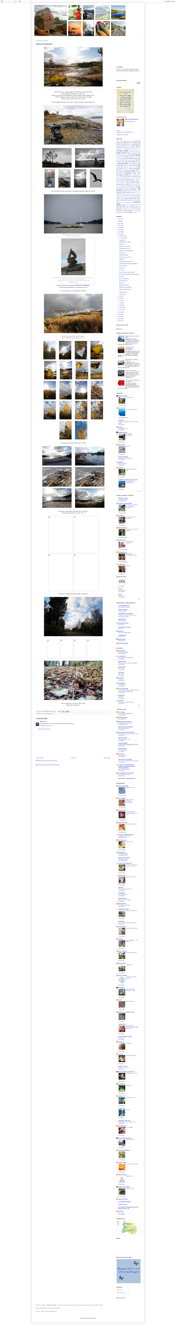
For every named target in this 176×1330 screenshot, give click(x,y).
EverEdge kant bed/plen (124, 1201)
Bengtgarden (121, 683)
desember (122, 236)
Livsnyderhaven (122, 898)
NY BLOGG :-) (121, 636)
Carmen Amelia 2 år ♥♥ (125, 257)
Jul (136, 167)
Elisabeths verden (123, 498)
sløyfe (134, 200)
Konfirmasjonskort (122, 755)
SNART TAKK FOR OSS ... (132, 910)
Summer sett (121, 595)
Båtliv (120, 147)
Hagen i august (129, 841)
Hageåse (120, 939)
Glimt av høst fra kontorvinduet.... (127, 272)
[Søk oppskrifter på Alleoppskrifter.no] (121, 1298)
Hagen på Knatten (123, 1199)
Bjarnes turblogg (122, 396)
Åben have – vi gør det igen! (124, 899)
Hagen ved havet (122, 822)
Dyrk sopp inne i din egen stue (125, 888)
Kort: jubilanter (127, 179)
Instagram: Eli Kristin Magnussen (124, 132)
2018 (119, 221)
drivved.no (121, 677)
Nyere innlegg (39, 758)
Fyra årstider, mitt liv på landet (126, 732)
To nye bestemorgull (122, 499)
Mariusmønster (120, 189)
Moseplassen (121, 852)
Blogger (93, 1318)
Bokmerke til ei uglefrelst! (125, 287)
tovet (117, 209)
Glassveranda (122, 875)
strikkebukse (128, 202)
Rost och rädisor (122, 975)
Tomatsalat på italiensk (131, 1055)
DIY (138, 147)
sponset (121, 202)
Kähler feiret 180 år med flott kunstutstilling (127, 663)
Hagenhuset (121, 695)
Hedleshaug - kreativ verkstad (126, 1012)
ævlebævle (121, 1042)
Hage (136, 160)
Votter (133, 212)
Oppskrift (119, 192)
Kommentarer (122, 1292)
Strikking (136, 202)
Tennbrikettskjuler (125, 207)
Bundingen (121, 515)
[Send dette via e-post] (62, 711)
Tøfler (119, 212)
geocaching (135, 158)
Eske (136, 148)
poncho (136, 192)
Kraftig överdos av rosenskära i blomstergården (130, 801)
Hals (124, 161)
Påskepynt (120, 696)
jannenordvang (122, 748)
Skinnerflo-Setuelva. (122, 463)
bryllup (129, 145)
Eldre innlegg (107, 758)
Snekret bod (121, 668)
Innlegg (121, 1289)
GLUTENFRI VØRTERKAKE (124, 632)
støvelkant (127, 204)
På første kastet (129, 397)
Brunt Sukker (121, 651)
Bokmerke (135, 144)
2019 (119, 219)
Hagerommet (121, 1108)
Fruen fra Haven (122, 1204)
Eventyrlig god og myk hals (126, 261)
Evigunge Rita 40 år (124, 285)
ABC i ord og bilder (121, 141)
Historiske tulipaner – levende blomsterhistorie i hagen (131, 813)
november (122, 238)
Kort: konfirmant (131, 181)
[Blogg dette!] (63, 711)
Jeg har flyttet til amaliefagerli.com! (126, 657)
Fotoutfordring (119, 156)
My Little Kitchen (122, 737)
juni (120, 298)
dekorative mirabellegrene (131, 928)
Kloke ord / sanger (123, 170)
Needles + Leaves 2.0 (123, 1067)
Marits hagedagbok (123, 786)
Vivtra (119, 594)
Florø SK (127, 155)
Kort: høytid (132, 178)
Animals (118, 142)
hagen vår (121, 1211)
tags (117, 207)
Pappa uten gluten (123, 609)
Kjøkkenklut (137, 168)
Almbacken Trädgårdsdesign (125, 834)
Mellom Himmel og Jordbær (125, 727)
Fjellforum (121, 462)
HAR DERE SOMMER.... (123, 652)
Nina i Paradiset (122, 951)
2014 (119, 229)
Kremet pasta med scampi (124, 739)
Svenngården (121, 656)
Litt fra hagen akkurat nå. (131, 824)
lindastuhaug (121, 619)
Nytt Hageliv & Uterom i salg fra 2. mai (126, 1121)
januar (121, 309)
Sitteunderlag (128, 198)
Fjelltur (119, 153)
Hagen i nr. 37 (121, 1096)
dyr (125, 149)
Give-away (118, 160)
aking (130, 141)
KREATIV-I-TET (122, 661)
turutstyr (138, 210)
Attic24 (120, 589)
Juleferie (128, 565)
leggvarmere (130, 187)
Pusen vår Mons (123, 265)
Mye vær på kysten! (124, 278)
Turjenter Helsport (123, 456)
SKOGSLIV (121, 420)
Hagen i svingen (122, 1174)
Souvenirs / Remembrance (124, 774)
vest (123, 212)
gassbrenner (137, 156)
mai (120, 300)
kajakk (126, 168)
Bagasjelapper (127, 142)
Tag (131, 206)
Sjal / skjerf (137, 198)
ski (119, 200)
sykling (137, 204)
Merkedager (132, 189)
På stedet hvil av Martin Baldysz (125, 713)
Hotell (125, 165)
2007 (119, 320)
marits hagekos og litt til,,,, (125, 1138)
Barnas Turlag (120, 144)
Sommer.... (128, 1109)
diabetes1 (133, 147)
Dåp (131, 148)
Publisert (118, 194)
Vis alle (139, 491)
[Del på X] (65, 711)
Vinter (127, 212)
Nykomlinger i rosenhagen (124, 905)
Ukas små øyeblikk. (122, 749)
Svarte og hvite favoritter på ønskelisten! (129, 274)
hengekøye (137, 161)
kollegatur (132, 170)
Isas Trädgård (121, 798)
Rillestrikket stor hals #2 (125, 242)
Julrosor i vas (121, 1038)
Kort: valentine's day (120, 187)
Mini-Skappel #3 (123, 280)
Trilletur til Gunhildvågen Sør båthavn (128, 263)
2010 (119, 314)
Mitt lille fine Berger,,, (130, 1139)
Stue (122, 204)
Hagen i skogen (122, 1162)
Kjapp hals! (122, 253)
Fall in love (122, 270)
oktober (121, 240)
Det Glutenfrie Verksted (124, 627)
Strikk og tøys (122, 540)
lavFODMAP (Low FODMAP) (125, 613)
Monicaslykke (122, 667)
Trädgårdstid (121, 1084)
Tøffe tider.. (122, 259)
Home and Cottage (123, 688)
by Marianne (121, 564)
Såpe (127, 206)
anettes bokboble (122, 743)
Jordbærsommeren (130, 1097)
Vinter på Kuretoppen (123, 859)
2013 (119, 232)
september (122, 292)
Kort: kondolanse (120, 181)
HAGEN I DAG (129, 1176)
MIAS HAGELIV (122, 903)
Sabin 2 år (121, 244)
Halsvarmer (122, 268)
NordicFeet (135, 190)
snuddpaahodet (122, 635)
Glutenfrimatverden (123, 623)
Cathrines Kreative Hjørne (125, 503)
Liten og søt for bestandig (125, 759)
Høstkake (120, 628)
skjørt (123, 200)
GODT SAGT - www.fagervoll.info (126, 778)
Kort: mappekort (126, 182)
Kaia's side (121, 754)
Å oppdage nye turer (122, 428)
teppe (132, 207)
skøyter (129, 200)
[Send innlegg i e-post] (58, 711)
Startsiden (73, 758)
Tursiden (120, 427)
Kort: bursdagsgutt (125, 173)
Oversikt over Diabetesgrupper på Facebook (128, 760)
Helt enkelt (121, 672)
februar (121, 307)
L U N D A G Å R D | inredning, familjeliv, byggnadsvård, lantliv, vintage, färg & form (126, 766)
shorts (121, 198)
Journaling (130, 167)
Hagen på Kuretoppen (124, 857)
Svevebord (120, 679)
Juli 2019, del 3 (129, 964)
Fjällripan (42, 721)
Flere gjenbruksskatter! (123, 728)
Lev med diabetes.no (123, 605)
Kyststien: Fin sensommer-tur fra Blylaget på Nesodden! (132, 506)
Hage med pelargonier (124, 1187)
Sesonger (120, 1054)
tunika (132, 209)
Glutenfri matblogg (123, 643)
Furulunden (121, 987)
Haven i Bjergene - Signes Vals (126, 1071)
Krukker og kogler (130, 1001)
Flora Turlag (119, 155)
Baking (136, 142)
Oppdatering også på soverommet (126, 702)
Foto (42, 713)
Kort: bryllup (137, 171)
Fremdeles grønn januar (131, 952)
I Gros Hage (121, 1214)
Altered (136, 141)
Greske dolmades (122, 611)
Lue (135, 187)
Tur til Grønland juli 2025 (131, 409)
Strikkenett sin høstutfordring (126, 250)
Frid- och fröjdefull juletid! (123, 769)
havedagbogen (122, 926)
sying (132, 204)
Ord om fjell (121, 444)
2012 (119, 234)
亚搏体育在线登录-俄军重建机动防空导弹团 (128, 744)
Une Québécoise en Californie (126, 773)
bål (139, 146)
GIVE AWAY (128, 1043)
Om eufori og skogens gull (132, 1163)
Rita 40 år (121, 276)
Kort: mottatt (125, 184)
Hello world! (120, 673)
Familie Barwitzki (122, 717)
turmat (133, 210)
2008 (119, 318)
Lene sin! (120, 467)
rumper (137, 194)
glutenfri (125, 160)
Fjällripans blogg (122, 432)
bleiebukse (128, 144)
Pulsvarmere (125, 194)
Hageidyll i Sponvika (123, 909)
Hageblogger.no (122, 1126)
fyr (124, 156)
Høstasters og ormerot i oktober (125, 723)
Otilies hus (121, 631)
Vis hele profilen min (130, 121)
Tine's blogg (121, 712)
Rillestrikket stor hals (124, 248)
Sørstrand (48, 713)
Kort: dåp (124, 176)
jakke (124, 167)
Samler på (118, 195)
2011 (119, 312)
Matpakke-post (121, 640)
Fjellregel (128, 446)
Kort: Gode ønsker (121, 178)
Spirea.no (120, 887)
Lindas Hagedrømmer (124, 1150)
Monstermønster (122, 527)
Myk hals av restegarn (124, 246)
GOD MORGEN (122, 684)
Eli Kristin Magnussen (132, 119)
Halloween (118, 161)
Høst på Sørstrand (123, 255)
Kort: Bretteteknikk (126, 171)
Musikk (129, 190)
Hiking (120, 163)
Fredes (120, 1000)
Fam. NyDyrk (121, 408)
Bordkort (118, 145)
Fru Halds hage (122, 840)
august (121, 294)
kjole (130, 168)
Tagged (137, 206)
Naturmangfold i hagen (123, 853)
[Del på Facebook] (67, 711)
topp (137, 207)
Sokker (138, 200)
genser (126, 158)
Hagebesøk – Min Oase (124, 1120)
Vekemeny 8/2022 (122, 620)
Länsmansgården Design (124, 1036)
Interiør (118, 167)
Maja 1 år (121, 283)
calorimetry (126, 147)
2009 (119, 316)
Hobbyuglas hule (122, 552)
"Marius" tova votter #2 (130, 370)
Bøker (133, 146)
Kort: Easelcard (134, 176)
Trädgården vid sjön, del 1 (124, 836)
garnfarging (130, 156)
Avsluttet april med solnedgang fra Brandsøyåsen (129, 348)
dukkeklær (118, 148)
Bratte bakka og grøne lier (125, 863)
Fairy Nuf (120, 700)
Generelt (120, 158)
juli (120, 296)
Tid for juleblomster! (122, 894)
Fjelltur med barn (132, 153)
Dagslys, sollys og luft (131, 876)
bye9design (121, 921)
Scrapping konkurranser (126, 197)
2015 (119, 227)
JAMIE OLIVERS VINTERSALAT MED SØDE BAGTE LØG (132, 1027)
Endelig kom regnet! (130, 787)
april (120, 303)
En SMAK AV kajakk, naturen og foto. (128, 479)
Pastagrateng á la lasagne (124, 607)
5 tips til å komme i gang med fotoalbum (127, 922)
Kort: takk (135, 186)
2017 (119, 223)
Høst (44, 713)
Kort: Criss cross (132, 175)
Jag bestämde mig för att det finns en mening (128, 733)
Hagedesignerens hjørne (124, 721)
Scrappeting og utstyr (128, 195)
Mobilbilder (119, 190)
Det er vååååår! (129, 1127)
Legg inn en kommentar (44, 729)
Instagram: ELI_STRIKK (122, 134)
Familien (119, 151)
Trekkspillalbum (125, 209)
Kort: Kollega (136, 179)
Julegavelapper (119, 168)
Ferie (130, 151)
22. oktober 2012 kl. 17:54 (46, 725)
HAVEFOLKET (122, 1024)
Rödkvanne (128, 1085)
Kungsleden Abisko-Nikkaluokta (125, 458)
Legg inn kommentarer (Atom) (49, 760)
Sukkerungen (121, 639)
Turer (52, 713)
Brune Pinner (121, 624)
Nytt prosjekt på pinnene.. (125, 289)
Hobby (129, 163)
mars (120, 305)
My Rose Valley (122, 576)
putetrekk (132, 194)
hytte (130, 165)
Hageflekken (121, 893)
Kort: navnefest (133, 184)
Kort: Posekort (126, 186)
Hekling (130, 161)
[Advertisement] (73, 743)
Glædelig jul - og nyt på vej (132, 1073)
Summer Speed (121, 590)
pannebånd (129, 192)
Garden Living (122, 810)
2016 (119, 225)
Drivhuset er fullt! (129, 1188)
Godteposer (130, 160)
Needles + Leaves (123, 1066)
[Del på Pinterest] (69, 711)
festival (136, 151)
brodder (124, 145)
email (117, 130)
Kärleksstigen (122, 963)
